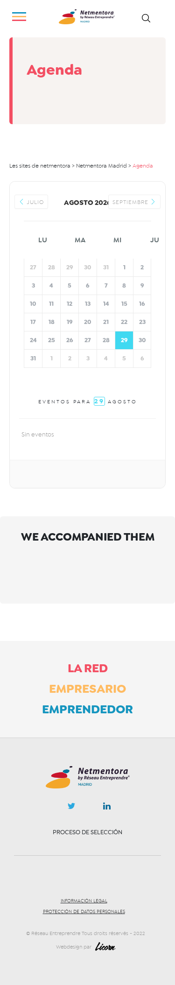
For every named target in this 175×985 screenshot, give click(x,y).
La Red (88, 668)
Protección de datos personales (84, 912)
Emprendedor (87, 709)
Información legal (84, 901)
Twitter (71, 808)
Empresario (87, 689)
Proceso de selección (87, 832)
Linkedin (107, 808)
